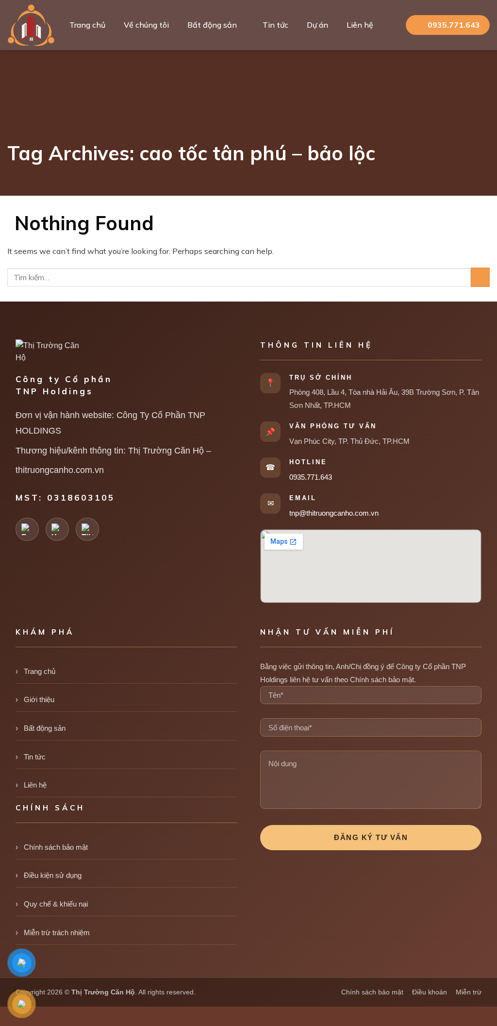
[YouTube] (57, 529)
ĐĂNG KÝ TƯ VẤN (371, 837)
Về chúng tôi (146, 25)
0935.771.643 (310, 477)
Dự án (317, 25)
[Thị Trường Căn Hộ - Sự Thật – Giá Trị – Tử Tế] (31, 25)
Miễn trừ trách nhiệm (57, 932)
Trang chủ (87, 25)
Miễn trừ (468, 992)
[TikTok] (87, 529)
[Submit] (480, 277)
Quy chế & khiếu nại (56, 904)
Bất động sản (212, 25)
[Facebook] (27, 529)
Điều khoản (429, 992)
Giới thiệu (39, 699)
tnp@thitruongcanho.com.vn (334, 513)
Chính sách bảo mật (56, 847)
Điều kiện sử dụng (53, 875)
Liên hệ (360, 25)
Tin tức (275, 25)
